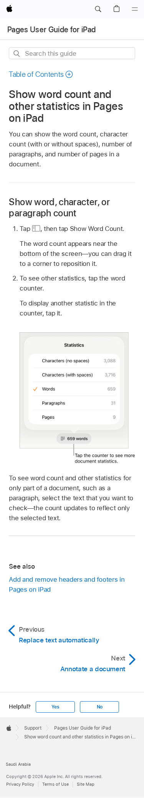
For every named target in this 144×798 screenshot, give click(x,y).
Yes (55, 707)
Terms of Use (55, 784)
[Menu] (135, 9)
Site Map (85, 784)
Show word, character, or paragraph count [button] (59, 207)
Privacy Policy (20, 784)
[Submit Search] (17, 54)
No (100, 707)
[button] (98, 9)
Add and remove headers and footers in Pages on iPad (66, 584)
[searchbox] (72, 53)
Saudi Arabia (18, 764)
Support (32, 728)
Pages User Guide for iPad (51, 29)
